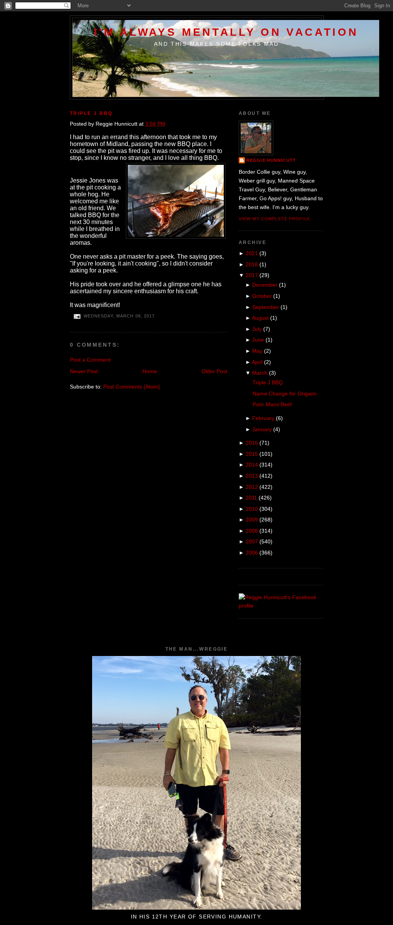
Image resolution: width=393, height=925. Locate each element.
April (257, 362)
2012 (252, 487)
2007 (252, 541)
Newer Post (84, 371)
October (262, 296)
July (257, 329)
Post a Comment (90, 360)
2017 (252, 275)
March (260, 373)
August (260, 318)
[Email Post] (77, 316)
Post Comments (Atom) (131, 387)
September (265, 307)
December (264, 285)
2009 (252, 519)
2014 (252, 465)
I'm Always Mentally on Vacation (226, 32)
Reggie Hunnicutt (271, 160)
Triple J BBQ (91, 113)
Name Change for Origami (285, 393)
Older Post (214, 371)
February (263, 418)
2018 (252, 264)
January (262, 429)
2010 (252, 509)
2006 (252, 553)
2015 (252, 454)
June (258, 340)
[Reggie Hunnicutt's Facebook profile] (281, 606)
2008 (252, 531)
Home (149, 371)
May (257, 351)
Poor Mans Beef (272, 404)
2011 (251, 498)
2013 (252, 476)
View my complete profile (274, 218)
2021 (252, 253)
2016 (252, 443)
